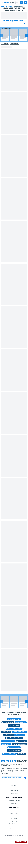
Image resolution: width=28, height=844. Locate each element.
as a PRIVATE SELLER (14, 800)
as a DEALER (14, 803)
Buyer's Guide (14, 813)
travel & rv (20, 23)
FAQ (14, 810)
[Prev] (1, 35)
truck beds (19, 25)
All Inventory (7, 21)
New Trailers (14, 785)
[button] (21, 2)
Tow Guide (14, 818)
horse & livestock (9, 23)
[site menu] (17, 2)
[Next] (26, 35)
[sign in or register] (25, 2)
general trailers (18, 21)
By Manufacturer (14, 790)
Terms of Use (14, 831)
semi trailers (9, 25)
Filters (6, 43)
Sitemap (14, 833)
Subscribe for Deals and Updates (13, 777)
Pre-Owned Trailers (14, 788)
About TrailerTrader (14, 824)
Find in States (14, 793)
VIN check (14, 821)
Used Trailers (14, 816)
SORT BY (14, 47)
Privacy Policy (14, 829)
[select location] (21, 2)
